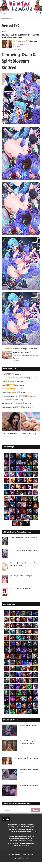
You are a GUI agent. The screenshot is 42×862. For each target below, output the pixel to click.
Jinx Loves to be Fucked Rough (11, 378)
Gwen (3, 374)
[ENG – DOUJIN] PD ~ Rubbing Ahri (20, 588)
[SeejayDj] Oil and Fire (8, 403)
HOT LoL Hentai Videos (10, 720)
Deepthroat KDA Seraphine (28, 725)
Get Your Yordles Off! (8, 407)
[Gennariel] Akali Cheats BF (10, 396)
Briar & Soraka (6, 392)
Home (5, 18)
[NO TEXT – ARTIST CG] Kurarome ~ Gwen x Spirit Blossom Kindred (20, 36)
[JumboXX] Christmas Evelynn (29, 785)
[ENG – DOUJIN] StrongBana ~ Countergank (23, 550)
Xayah (3, 381)
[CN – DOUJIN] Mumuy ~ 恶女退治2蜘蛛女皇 (23, 537)
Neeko (4, 389)
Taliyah (4, 385)
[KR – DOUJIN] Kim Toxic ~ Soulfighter (21, 575)
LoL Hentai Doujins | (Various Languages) (17, 532)
